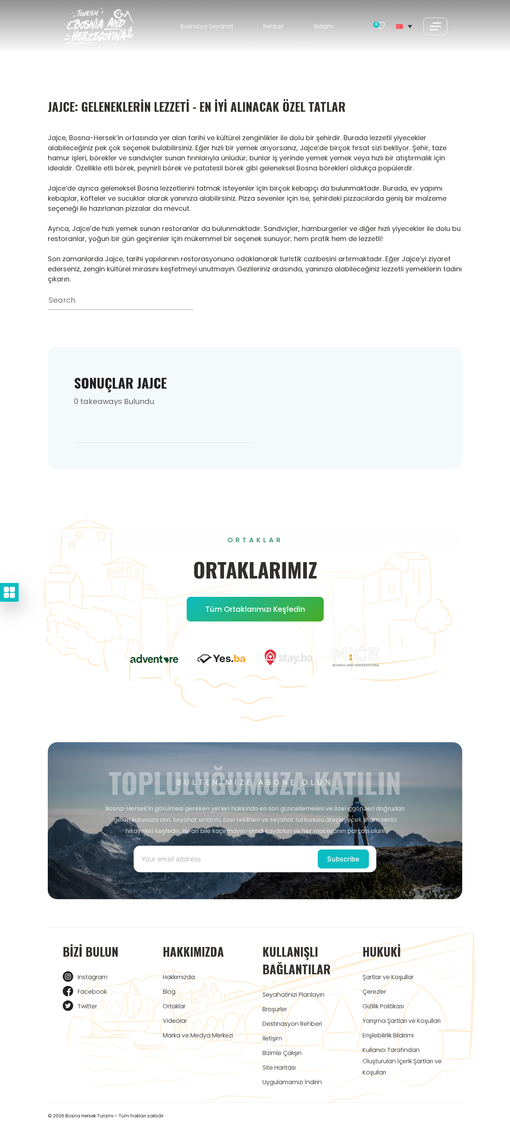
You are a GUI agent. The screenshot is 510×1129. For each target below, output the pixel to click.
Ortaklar (174, 1006)
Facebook (92, 991)
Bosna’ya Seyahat (206, 26)
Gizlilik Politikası (383, 1006)
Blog (169, 991)
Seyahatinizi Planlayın (293, 994)
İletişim (323, 26)
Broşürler (274, 1009)
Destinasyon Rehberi (292, 1024)
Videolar (175, 1021)
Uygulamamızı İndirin (292, 1082)
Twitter (87, 1006)
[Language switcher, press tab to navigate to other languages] (404, 26)
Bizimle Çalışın (282, 1053)
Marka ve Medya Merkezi (198, 1035)
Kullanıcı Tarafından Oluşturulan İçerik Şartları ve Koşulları (402, 1061)
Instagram (93, 977)
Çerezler (374, 991)
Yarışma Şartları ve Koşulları (402, 1021)
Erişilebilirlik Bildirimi (388, 1035)
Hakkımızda (179, 977)
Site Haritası (279, 1067)
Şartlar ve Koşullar (388, 977)
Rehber (273, 26)
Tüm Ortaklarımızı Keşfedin (255, 609)
